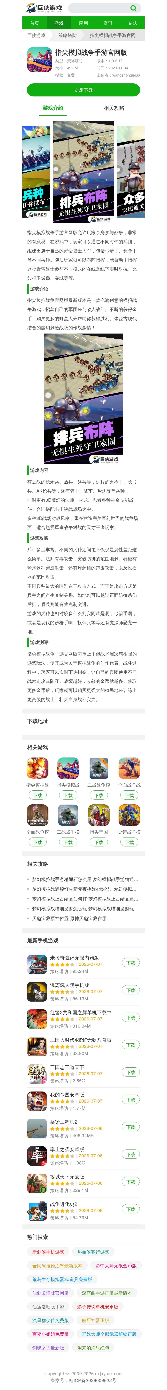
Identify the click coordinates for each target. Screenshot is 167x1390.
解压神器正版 (95, 1320)
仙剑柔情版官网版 (50, 1292)
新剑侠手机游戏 (48, 1251)
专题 (132, 23)
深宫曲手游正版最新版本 (107, 1292)
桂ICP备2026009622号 (92, 1380)
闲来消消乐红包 (93, 1347)
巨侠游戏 (36, 35)
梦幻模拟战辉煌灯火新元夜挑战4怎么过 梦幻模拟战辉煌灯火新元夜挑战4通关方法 (86, 889)
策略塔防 (68, 35)
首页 (34, 23)
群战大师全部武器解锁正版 (109, 1334)
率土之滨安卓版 (83, 1156)
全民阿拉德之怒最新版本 (57, 1265)
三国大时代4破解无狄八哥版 (83, 1046)
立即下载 (83, 89)
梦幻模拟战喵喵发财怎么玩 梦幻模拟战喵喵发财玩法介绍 (86, 908)
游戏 (59, 23)
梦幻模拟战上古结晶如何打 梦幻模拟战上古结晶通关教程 (86, 898)
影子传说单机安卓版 (97, 1306)
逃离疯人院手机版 (83, 991)
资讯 (108, 23)
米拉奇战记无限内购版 (83, 964)
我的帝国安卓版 (83, 1101)
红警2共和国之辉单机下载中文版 (83, 1019)
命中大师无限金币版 (116, 1265)
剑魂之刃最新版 (48, 1347)
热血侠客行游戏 (93, 1251)
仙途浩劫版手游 (48, 1306)
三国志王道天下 (83, 1073)
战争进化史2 (83, 1210)
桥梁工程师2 (83, 1128)
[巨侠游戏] (47, 8)
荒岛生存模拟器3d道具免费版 (62, 1279)
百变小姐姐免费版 (50, 1334)
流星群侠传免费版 (50, 1320)
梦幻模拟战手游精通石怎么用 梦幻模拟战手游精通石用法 (86, 879)
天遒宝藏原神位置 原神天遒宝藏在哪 (69, 918)
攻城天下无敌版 (83, 1183)
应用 (83, 23)
